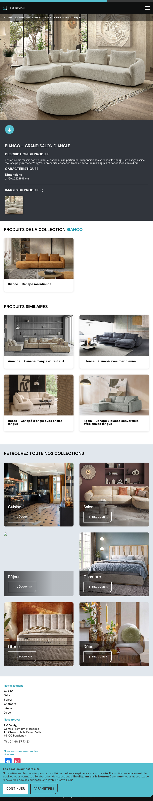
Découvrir (24, 517)
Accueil (8, 17)
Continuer (15, 788)
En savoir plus (64, 780)
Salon (37, 17)
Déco (7, 712)
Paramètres (44, 788)
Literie (8, 708)
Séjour (8, 699)
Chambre (10, 704)
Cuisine (8, 691)
